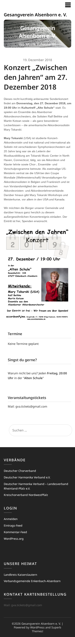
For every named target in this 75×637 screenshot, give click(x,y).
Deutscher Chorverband (20, 471)
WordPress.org (14, 538)
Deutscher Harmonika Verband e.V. (27, 477)
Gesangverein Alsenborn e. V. (35, 15)
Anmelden (11, 519)
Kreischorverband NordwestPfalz (26, 495)
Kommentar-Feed (15, 532)
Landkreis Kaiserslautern (20, 575)
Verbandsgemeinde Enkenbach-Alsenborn (32, 581)
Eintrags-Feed (13, 525)
